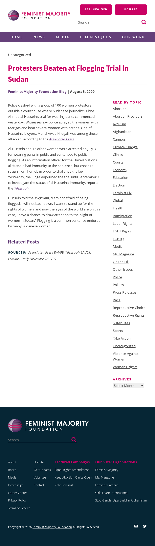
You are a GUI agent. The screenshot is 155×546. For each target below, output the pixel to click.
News (39, 37)
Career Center (17, 493)
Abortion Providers (127, 116)
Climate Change (125, 147)
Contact (39, 485)
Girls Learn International (111, 493)
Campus (119, 139)
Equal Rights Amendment (72, 470)
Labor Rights (122, 223)
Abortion (120, 108)
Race (116, 300)
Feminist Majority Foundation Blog (37, 91)
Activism (119, 124)
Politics (118, 284)
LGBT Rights (122, 231)
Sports (118, 330)
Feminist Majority (106, 470)
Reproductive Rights (129, 315)
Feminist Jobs (95, 37)
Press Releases (124, 292)
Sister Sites (121, 323)
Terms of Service (19, 508)
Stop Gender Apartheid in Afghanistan (121, 500)
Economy (120, 170)
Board (12, 470)
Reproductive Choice (129, 307)
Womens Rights (125, 367)
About (12, 462)
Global (118, 200)
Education (120, 177)
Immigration (122, 215)
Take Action (122, 338)
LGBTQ (118, 238)
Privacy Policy (17, 500)
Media (62, 37)
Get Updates (42, 470)
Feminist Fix (122, 193)
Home (16, 37)
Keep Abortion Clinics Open (73, 477)
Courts (118, 162)
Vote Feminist (64, 485)
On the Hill (121, 261)
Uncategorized (124, 346)
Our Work (133, 37)
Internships (15, 485)
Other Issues (123, 269)
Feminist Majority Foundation (52, 527)
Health (118, 208)
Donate (130, 9)
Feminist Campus (106, 485)
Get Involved (96, 9)
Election (119, 185)
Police (117, 277)
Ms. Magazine (123, 254)
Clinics (118, 154)
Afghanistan (122, 131)
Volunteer (40, 477)
